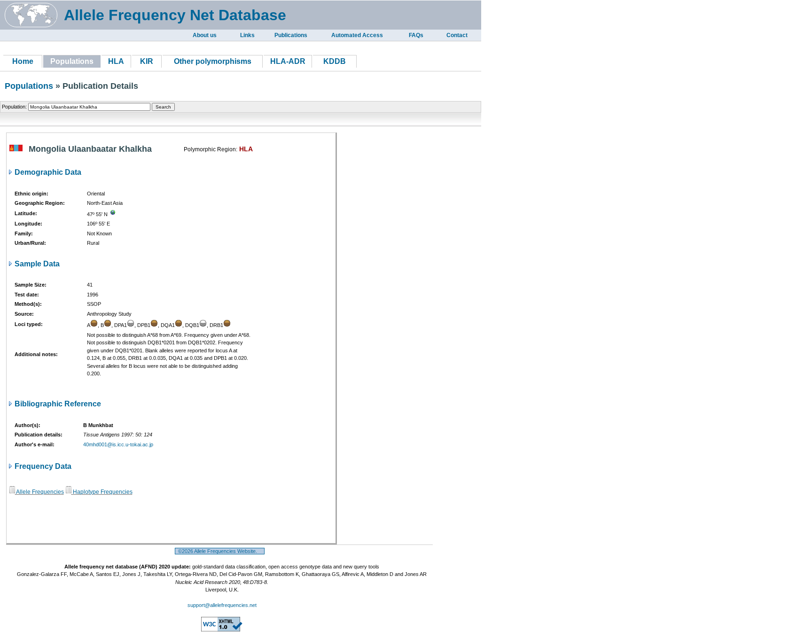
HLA (116, 61)
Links (247, 35)
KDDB (334, 61)
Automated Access (357, 35)
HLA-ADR (287, 61)
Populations (29, 86)
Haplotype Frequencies (102, 492)
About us (205, 35)
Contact (457, 35)
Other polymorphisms (212, 61)
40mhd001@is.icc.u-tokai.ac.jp (118, 444)
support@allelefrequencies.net (222, 605)
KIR (146, 61)
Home (22, 61)
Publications (290, 35)
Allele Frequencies (39, 492)
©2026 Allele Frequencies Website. (219, 551)
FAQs (416, 35)
